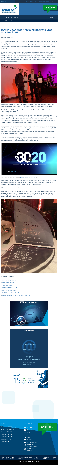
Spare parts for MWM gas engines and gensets (12, 426)
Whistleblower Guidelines (44, 1)
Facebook (29, 429)
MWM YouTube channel (8, 282)
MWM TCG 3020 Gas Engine (9, 290)
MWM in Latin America (30, 449)
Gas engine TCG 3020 (6, 436)
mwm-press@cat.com (29, 349)
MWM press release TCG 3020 (9, 287)
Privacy (31, 1)
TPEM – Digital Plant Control (8, 429)
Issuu (28, 437)
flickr (28, 434)
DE (52, 1)
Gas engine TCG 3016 (6, 431)
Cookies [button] (35, 1)
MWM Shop (30, 427)
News (7, 21)
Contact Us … (47, 426)
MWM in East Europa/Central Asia (32, 445)
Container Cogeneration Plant (8, 443)
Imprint (27, 1)
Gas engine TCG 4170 (6, 439)
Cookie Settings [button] (37, 457)
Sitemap (54, 457)
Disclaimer (7, 457)
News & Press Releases (15, 21)
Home (3, 21)
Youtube (29, 439)
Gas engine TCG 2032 (6, 441)
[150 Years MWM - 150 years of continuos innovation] (29, 387)
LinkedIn (29, 432)
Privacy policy (12, 457)
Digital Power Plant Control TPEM (10, 292)
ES (55, 1)
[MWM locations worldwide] (29, 325)
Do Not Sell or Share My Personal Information (25, 457)
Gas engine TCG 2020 (6, 434)
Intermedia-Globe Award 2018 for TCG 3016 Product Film (16, 295)
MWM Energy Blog (31, 442)
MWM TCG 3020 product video (9, 279)
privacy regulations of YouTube (26, 177)
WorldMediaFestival (7, 285)
